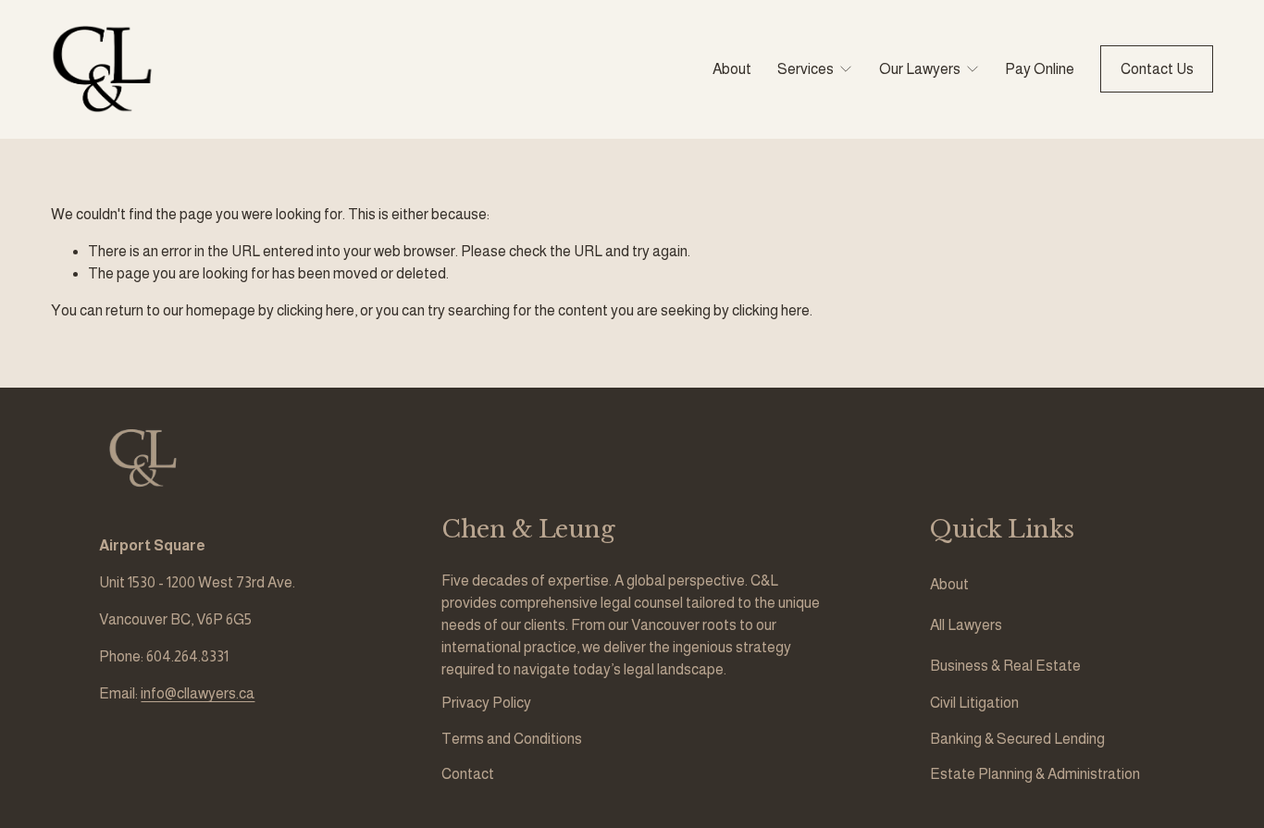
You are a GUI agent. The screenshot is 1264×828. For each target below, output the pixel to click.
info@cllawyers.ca (197, 693)
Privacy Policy (486, 703)
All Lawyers (966, 625)
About (732, 69)
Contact (467, 774)
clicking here (315, 310)
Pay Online (1039, 69)
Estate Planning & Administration (1035, 774)
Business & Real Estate (1005, 666)
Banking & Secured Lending (1017, 739)
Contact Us (1157, 69)
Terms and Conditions (511, 739)
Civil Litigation (974, 703)
